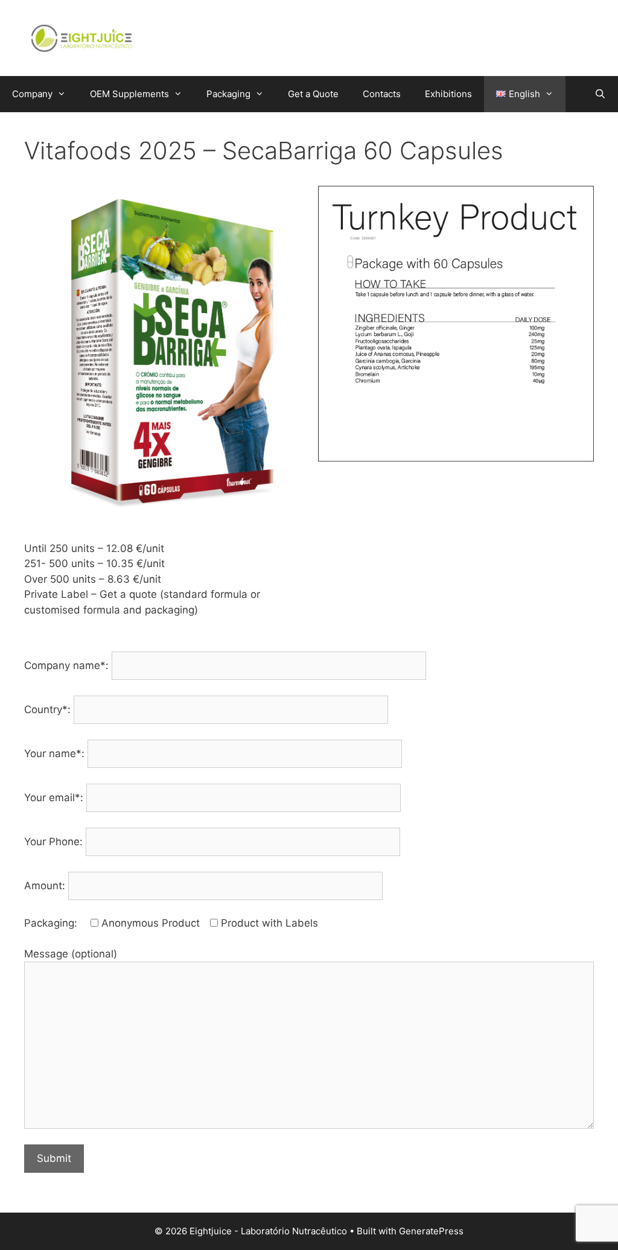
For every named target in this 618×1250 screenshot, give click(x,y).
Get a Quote (313, 94)
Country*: (49, 709)
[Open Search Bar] (600, 94)
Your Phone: (55, 842)
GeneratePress (431, 1231)
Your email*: (55, 798)
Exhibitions (448, 94)
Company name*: (68, 665)
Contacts (382, 94)
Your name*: (56, 753)
